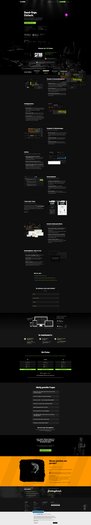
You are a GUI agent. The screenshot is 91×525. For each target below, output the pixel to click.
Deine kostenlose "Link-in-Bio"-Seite (42, 29)
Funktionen (49, 1)
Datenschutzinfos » (36, 520)
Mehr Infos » (26, 211)
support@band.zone (48, 430)
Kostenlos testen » (62, 1)
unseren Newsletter (58, 482)
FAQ (54, 1)
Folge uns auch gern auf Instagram (56, 472)
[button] (71, 1)
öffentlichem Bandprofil (34, 19)
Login (68, 1)
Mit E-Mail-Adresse (30, 339)
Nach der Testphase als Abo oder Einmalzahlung (42, 27)
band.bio (57, 1)
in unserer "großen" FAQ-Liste (44, 429)
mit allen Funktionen (29, 27)
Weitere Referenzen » (45, 64)
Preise (52, 1)
